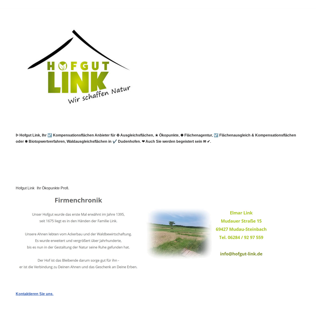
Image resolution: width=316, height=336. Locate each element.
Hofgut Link (25, 188)
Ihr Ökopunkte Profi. (53, 188)
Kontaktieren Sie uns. (34, 294)
